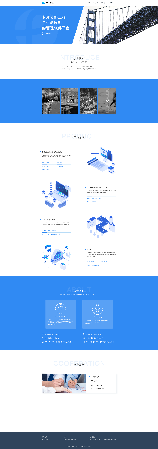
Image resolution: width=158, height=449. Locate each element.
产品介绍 (95, 3)
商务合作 (103, 3)
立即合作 (48, 33)
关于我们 (110, 3)
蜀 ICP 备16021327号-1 (86, 446)
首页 (89, 3)
